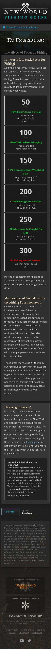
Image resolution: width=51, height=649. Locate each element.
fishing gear (32, 442)
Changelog (24, 632)
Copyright (41, 630)
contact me (9, 563)
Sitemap (12, 632)
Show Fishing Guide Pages (21, 27)
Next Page (9, 511)
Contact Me (37, 632)
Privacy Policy (12, 630)
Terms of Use (27, 630)
